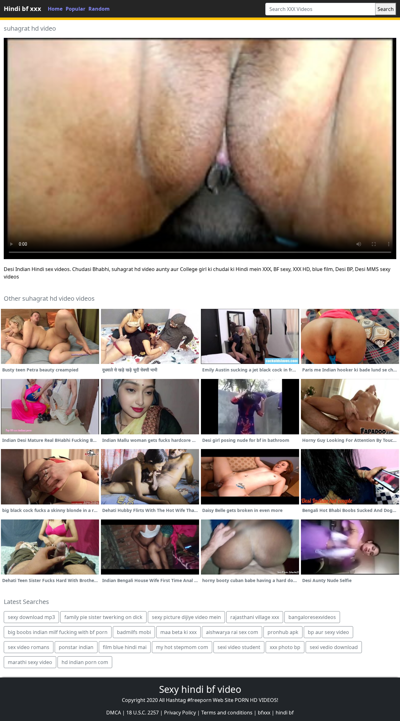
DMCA (113, 712)
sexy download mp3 (31, 617)
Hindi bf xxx (22, 8)
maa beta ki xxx (178, 632)
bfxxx (264, 712)
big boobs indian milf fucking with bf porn (58, 632)
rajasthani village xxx (254, 617)
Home (55, 8)
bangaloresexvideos (312, 617)
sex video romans (28, 647)
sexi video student (239, 647)
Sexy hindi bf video (200, 689)
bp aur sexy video (328, 632)
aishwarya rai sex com (232, 632)
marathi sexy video (30, 662)
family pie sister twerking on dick (103, 617)
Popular (75, 8)
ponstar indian (76, 647)
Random (99, 8)
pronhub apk (283, 632)
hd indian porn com (85, 662)
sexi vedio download (334, 647)
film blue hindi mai (125, 647)
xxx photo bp (285, 647)
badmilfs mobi (134, 632)
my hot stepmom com (182, 647)
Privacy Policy (180, 712)
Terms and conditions (226, 712)
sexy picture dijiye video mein (186, 617)
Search (386, 9)
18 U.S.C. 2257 (142, 712)
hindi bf (285, 712)
